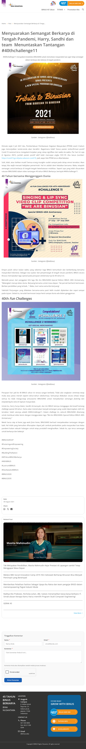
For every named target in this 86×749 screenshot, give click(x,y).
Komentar (8, 649)
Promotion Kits (73, 9)
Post (9, 24)
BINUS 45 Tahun (48, 9)
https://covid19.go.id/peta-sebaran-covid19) (19, 158)
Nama (7, 640)
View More (77, 613)
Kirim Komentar (13, 680)
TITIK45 (60, 9)
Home (4, 24)
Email (46, 640)
